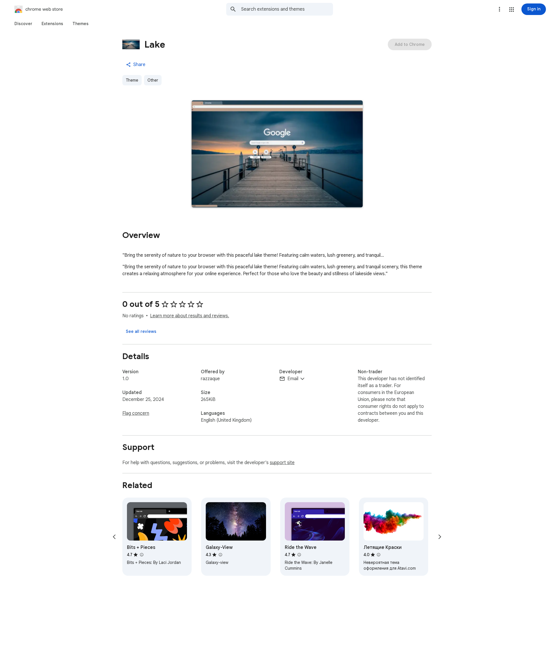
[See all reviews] (141, 331)
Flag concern (135, 413)
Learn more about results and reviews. (189, 316)
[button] (511, 9)
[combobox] (287, 9)
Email (292, 379)
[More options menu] (499, 9)
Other (152, 80)
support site (282, 463)
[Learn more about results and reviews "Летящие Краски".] (378, 555)
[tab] (23, 23)
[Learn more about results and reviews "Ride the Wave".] (299, 555)
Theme (132, 80)
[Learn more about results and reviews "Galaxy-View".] (220, 555)
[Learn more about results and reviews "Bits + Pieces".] (141, 555)
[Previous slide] (114, 537)
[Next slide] (440, 537)
